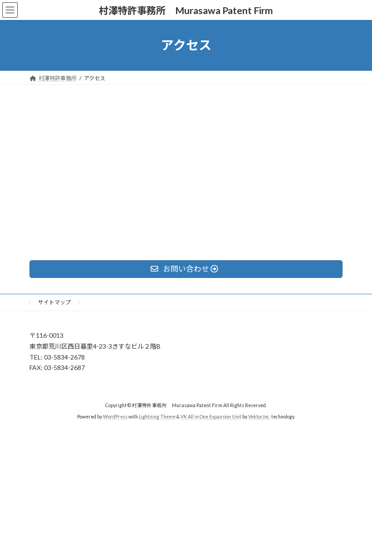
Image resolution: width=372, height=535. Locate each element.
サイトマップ (54, 302)
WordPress (115, 416)
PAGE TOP (355, 509)
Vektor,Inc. (259, 416)
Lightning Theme (157, 416)
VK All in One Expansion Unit (211, 416)
